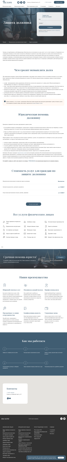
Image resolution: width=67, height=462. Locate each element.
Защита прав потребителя (13, 233)
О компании (43, 6)
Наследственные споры (12, 237)
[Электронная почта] (24, 2)
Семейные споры (31, 222)
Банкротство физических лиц (55, 237)
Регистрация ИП (37, 436)
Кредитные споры (31, 233)
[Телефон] (61, 419)
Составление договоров (12, 230)
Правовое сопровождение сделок (24, 440)
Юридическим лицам (19, 6)
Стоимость (50, 6)
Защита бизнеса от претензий (25, 443)
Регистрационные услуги (32, 6)
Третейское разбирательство (24, 451)
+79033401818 (31, 161)
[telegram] (21, 2)
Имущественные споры (33, 226)
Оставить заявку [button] (59, 2)
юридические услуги (22, 152)
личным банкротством (37, 103)
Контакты (58, 6)
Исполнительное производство (56, 222)
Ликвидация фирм (38, 434)
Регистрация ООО (38, 430)
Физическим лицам (7, 6)
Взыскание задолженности (55, 230)
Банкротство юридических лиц (25, 449)
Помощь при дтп (31, 237)
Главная (4, 42)
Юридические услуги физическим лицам (18, 42)
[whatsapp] (18, 2)
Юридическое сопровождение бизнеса (25, 437)
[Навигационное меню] (2, 247)
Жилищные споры (31, 230)
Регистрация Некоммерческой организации (40, 432)
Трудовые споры (52, 233)
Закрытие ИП (37, 438)
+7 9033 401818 (48, 2)
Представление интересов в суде (9, 430)
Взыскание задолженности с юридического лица (24, 445)
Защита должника (33, 42)
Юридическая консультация (13, 226)
